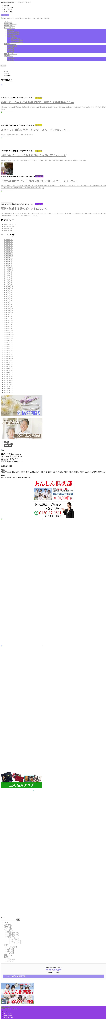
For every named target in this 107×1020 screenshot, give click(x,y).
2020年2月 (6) (8, 376)
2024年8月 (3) (8, 274)
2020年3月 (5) (8, 374)
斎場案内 (6, 945)
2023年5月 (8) (8, 298)
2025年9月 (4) (8, 258)
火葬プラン (10, 30)
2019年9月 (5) (8, 386)
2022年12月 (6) (8, 308)
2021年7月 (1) (8, 342)
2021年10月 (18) (9, 336)
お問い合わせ (5, 15)
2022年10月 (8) (8, 312)
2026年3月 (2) (8, 248)
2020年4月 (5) (8, 372)
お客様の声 (10, 60)
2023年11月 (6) (8, 286)
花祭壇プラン (11, 36)
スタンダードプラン (17, 40)
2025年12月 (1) (8, 254)
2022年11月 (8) (8, 310)
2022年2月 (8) (8, 328)
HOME (6, 923)
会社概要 (6, 6)
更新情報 (6, 957)
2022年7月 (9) (8, 318)
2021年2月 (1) (8, 352)
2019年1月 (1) (8, 392)
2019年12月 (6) (8, 380)
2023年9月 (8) (8, 290)
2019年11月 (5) (8, 382)
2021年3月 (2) (8, 350)
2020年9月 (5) (8, 362)
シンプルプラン (15, 38)
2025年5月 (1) (8, 262)
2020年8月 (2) (8, 364)
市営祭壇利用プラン (13, 32)
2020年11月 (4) (8, 358)
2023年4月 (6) (8, 300)
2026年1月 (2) (8, 252)
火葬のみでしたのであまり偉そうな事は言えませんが (33, 155)
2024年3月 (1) (8, 280)
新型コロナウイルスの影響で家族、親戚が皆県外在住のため (37, 102)
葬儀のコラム (11, 58)
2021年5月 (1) (8, 346)
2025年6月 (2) (8, 260)
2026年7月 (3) (8, 242)
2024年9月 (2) (8, 272)
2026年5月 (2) (8, 244)
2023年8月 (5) (8, 292)
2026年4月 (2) (8, 246)
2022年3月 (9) (8, 326)
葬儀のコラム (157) (10, 225)
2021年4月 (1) (8, 348)
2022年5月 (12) (8, 322)
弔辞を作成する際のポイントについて (24, 208)
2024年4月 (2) (8, 278)
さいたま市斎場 (12, 46)
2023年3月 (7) (8, 302)
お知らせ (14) (8, 231)
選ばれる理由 (8, 925)
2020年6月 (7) (8, 368)
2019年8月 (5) (8, 388)
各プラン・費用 (8, 1018)
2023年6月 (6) (8, 296)
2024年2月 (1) (8, 282)
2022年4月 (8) (8, 324)
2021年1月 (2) (8, 354)
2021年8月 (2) (8, 340)
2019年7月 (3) (8, 390)
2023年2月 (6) (8, 304)
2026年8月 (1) (8, 240)
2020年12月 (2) (8, 356)
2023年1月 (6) (8, 306)
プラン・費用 (8, 929)
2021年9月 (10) (8, 338)
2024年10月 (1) (8, 270)
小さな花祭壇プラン (13, 34)
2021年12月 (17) (9, 332)
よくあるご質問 (8, 8)
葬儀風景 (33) (8, 229)
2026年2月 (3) (8, 250)
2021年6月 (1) (8, 344)
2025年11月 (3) (8, 256)
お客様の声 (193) (9, 227)
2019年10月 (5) (8, 384)
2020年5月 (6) (8, 370)
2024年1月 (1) (8, 284)
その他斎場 (10, 52)
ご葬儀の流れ (8, 927)
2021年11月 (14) (9, 334)
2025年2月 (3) (8, 264)
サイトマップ (8, 10)
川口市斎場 (10, 50)
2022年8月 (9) (8, 316)
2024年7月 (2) (8, 276)
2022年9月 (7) (8, 314)
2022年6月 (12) (8, 320)
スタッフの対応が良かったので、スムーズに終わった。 (35, 129)
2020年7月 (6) (8, 366)
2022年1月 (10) (8, 330)
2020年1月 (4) (8, 378)
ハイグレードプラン (17, 42)
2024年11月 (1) (8, 268)
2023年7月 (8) (8, 294)
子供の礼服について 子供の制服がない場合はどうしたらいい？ (39, 180)
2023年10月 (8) (8, 288)
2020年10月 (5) (8, 360)
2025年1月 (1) (8, 266)
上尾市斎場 (10, 48)
